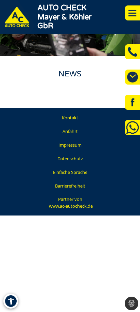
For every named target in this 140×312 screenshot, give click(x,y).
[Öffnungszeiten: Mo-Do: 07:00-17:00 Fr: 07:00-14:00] (132, 77)
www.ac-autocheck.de (71, 206)
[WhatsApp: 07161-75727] (132, 127)
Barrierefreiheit (70, 186)
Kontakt (70, 118)
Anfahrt (70, 131)
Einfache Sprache (70, 172)
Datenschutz (70, 158)
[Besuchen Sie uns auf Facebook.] (132, 102)
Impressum (70, 145)
